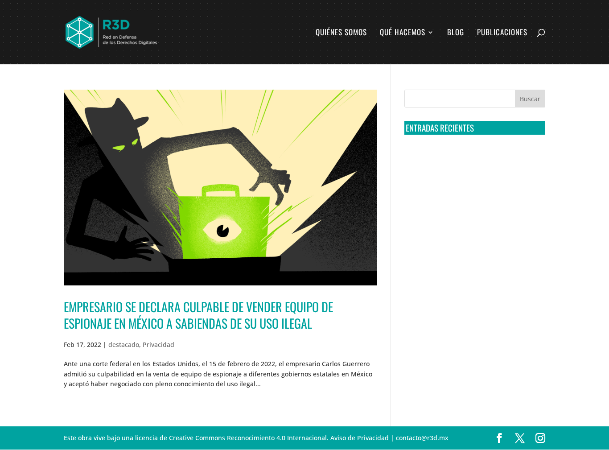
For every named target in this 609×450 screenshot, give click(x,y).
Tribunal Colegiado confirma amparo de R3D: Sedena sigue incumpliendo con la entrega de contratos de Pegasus (473, 158)
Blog (455, 33)
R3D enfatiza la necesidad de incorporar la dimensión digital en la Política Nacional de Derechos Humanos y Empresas (469, 291)
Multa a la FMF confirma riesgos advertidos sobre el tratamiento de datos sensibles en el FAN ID (471, 191)
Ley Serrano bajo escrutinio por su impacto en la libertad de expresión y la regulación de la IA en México (473, 257)
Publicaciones (502, 33)
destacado (123, 344)
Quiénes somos (341, 33)
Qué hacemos (402, 33)
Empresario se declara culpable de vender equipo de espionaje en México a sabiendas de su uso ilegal (198, 314)
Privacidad (158, 344)
